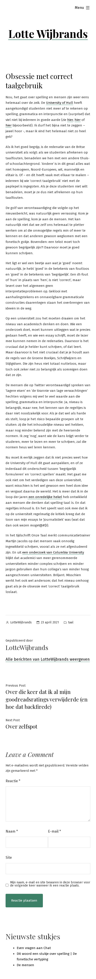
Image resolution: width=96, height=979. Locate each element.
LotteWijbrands (21, 622)
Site (9, 857)
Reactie (13, 781)
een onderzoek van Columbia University (53, 552)
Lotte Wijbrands (48, 33)
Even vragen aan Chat (34, 948)
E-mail (54, 831)
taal (70, 622)
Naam (12, 831)
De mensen (25, 965)
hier (70, 120)
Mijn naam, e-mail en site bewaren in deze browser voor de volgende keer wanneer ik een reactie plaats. (50, 884)
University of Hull (59, 103)
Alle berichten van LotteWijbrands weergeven (48, 659)
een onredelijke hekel (45, 497)
